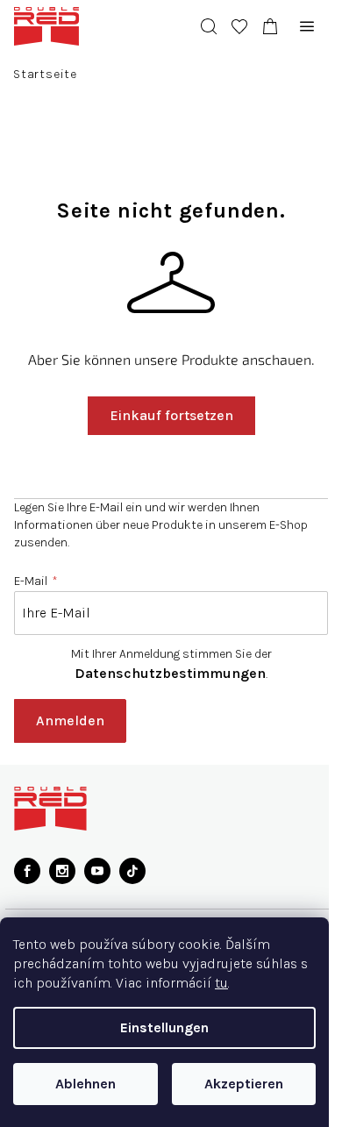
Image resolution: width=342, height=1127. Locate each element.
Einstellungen (164, 1027)
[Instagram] (62, 871)
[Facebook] (27, 871)
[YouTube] (97, 871)
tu (221, 982)
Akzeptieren (243, 1083)
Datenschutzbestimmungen (164, 673)
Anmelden (70, 720)
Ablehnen (85, 1083)
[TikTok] (132, 871)
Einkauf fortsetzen (164, 415)
